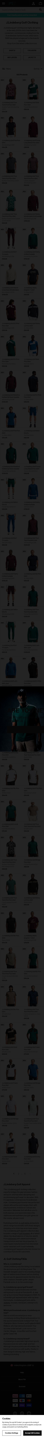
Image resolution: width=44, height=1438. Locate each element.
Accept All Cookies (32, 1433)
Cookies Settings (11, 1433)
